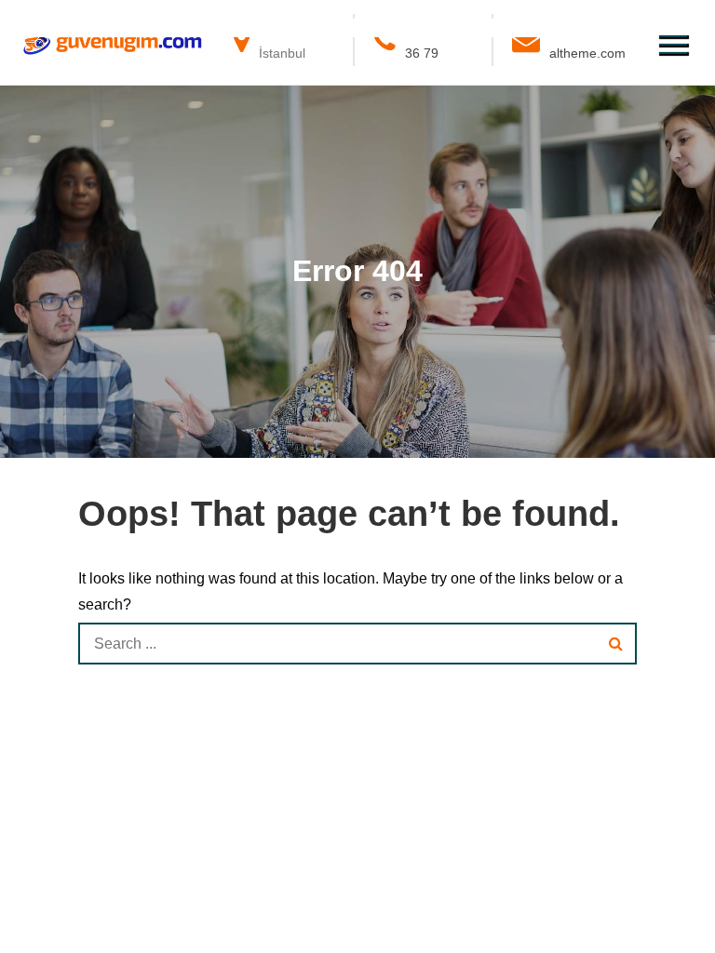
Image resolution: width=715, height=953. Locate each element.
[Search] (616, 643)
